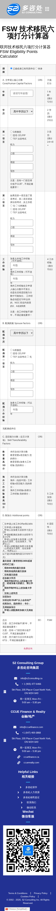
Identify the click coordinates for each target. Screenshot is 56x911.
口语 (12, 153)
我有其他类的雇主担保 (15, 571)
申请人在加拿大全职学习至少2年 (17, 531)
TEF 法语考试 (19, 138)
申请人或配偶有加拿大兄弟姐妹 (17, 611)
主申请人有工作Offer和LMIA (19, 524)
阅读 (12, 162)
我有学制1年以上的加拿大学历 (17, 589)
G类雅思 (16, 132)
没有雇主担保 (11, 574)
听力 (12, 144)
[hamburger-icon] (47, 9)
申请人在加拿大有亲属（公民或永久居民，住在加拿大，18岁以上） (17, 541)
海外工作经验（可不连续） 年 (21, 277)
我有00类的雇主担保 (15, 568)
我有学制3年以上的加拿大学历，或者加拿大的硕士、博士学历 (17, 583)
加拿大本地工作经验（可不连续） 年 (20, 264)
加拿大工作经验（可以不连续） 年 (21, 408)
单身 (39, 68)
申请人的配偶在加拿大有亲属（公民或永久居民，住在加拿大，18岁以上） (17, 548)
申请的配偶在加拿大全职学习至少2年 (17, 535)
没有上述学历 (11, 593)
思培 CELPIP (19, 135)
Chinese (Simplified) (17, 909)
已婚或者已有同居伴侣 (23, 68)
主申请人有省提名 (13, 527)
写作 (12, 171)
